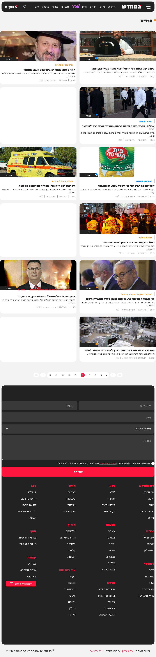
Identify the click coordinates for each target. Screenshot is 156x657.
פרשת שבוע (147, 511)
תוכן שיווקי (70, 511)
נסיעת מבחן (29, 504)
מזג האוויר (70, 589)
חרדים (93, 6)
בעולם (111, 537)
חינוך (151, 570)
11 (63, 374)
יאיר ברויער (96, 650)
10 (69, 374)
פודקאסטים (108, 504)
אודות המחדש (28, 570)
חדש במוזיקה (68, 537)
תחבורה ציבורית (27, 511)
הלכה (151, 498)
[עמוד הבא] (43, 375)
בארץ (111, 531)
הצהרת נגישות (27, 543)
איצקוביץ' (148, 537)
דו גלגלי (31, 492)
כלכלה (72, 582)
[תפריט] (147, 6)
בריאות (71, 492)
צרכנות (71, 504)
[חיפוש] (25, 7)
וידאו (84, 6)
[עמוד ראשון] (119, 375)
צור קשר (31, 576)
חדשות (111, 6)
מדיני (112, 550)
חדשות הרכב (28, 498)
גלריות (55, 6)
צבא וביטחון (108, 569)
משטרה (110, 556)
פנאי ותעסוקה (146, 595)
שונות (151, 517)
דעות (73, 576)
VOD (75, 6)
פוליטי (111, 563)
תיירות (72, 614)
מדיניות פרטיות (27, 537)
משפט (72, 601)
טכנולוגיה (70, 498)
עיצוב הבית (148, 589)
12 (56, 374)
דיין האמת (109, 608)
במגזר (111, 601)
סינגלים (71, 543)
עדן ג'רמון (127, 650)
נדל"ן (72, 608)
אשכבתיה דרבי (106, 589)
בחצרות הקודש (106, 595)
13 (50, 374)
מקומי (72, 595)
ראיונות (71, 556)
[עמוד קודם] (113, 375)
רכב (37, 6)
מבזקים (32, 563)
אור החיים (149, 492)
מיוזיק (102, 6)
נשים (151, 582)
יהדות (112, 543)
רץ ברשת (109, 511)
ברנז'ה (45, 6)
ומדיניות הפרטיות (107, 463)
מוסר (151, 504)
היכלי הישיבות (107, 614)
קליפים (72, 550)
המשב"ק (149, 550)
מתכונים (65, 6)
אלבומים (71, 531)
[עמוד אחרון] (36, 375)
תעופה (32, 517)
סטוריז (111, 498)
